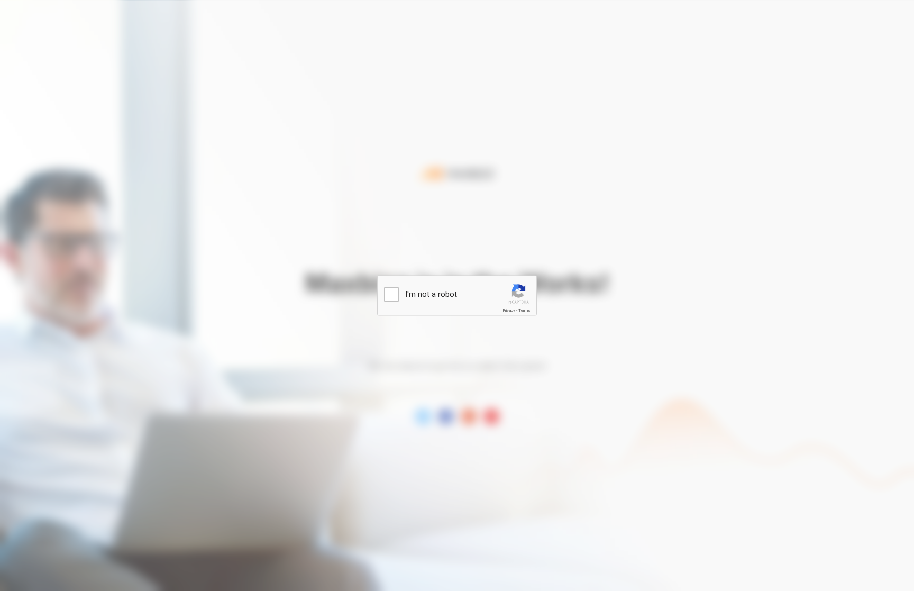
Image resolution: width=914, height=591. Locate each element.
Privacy (508, 310)
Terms (524, 310)
